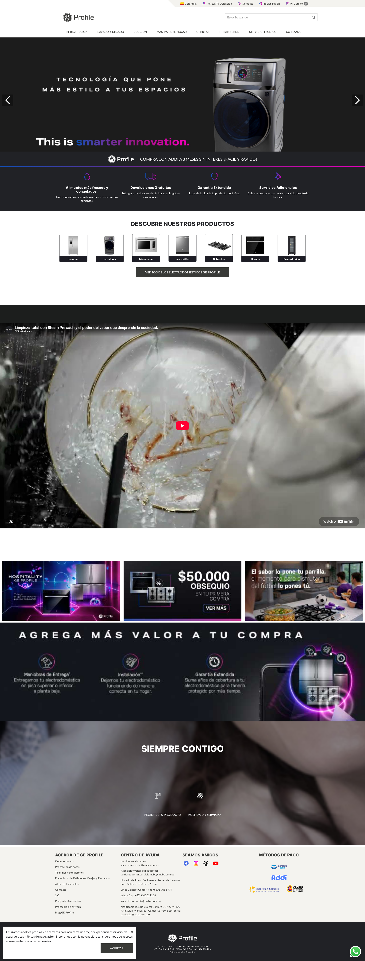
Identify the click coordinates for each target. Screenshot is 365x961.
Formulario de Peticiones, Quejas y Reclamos (82, 878)
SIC (57, 895)
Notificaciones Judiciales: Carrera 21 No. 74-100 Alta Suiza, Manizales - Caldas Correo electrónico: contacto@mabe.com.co (151, 910)
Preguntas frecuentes (68, 901)
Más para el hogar (171, 32)
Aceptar (117, 948)
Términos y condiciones (69, 872)
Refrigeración (76, 32)
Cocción (140, 32)
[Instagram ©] (195, 862)
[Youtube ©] (215, 862)
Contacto (61, 889)
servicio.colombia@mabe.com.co (141, 901)
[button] (357, 100)
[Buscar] (313, 17)
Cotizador (294, 32)
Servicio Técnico (262, 32)
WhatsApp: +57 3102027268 (138, 895)
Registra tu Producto (162, 814)
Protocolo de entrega (68, 906)
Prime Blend (229, 32)
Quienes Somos (64, 861)
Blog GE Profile (64, 912)
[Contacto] (205, 862)
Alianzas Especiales (67, 884)
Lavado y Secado (110, 32)
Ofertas (202, 32)
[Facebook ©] (186, 862)
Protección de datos (67, 866)
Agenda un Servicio (204, 814)
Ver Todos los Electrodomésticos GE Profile (182, 272)
